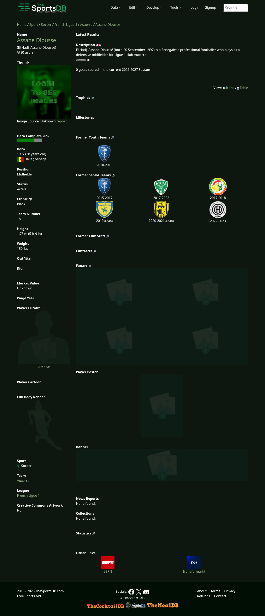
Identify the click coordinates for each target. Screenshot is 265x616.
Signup (210, 7)
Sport (33, 24)
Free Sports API (29, 596)
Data (114, 7)
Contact (220, 596)
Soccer (46, 24)
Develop (152, 7)
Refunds (203, 596)
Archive (44, 367)
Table (244, 87)
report (62, 121)
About (202, 591)
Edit (132, 7)
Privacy (229, 591)
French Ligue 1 (65, 24)
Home (21, 24)
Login (195, 7)
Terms (215, 591)
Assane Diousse (107, 24)
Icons (230, 87)
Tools (174, 7)
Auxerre (86, 24)
